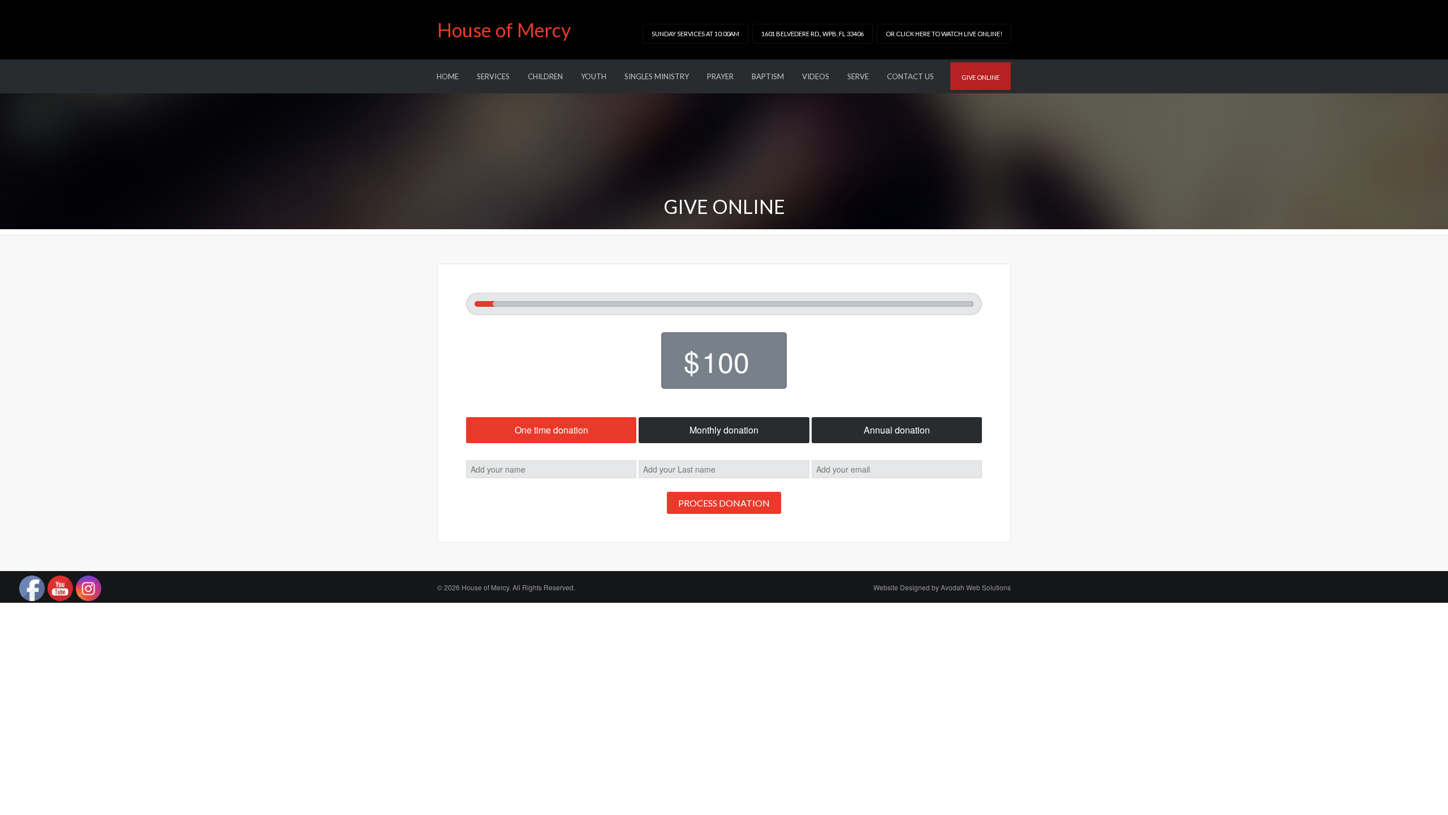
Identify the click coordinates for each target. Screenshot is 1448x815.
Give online (980, 77)
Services (493, 76)
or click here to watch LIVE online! (944, 33)
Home (448, 76)
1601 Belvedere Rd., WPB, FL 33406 (812, 33)
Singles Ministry (656, 76)
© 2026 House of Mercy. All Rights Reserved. (506, 587)
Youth (593, 76)
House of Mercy (504, 29)
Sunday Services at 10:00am (695, 33)
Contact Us (910, 76)
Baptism (768, 76)
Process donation (724, 502)
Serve (858, 76)
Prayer (720, 76)
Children (545, 76)
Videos (815, 76)
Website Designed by (942, 587)
